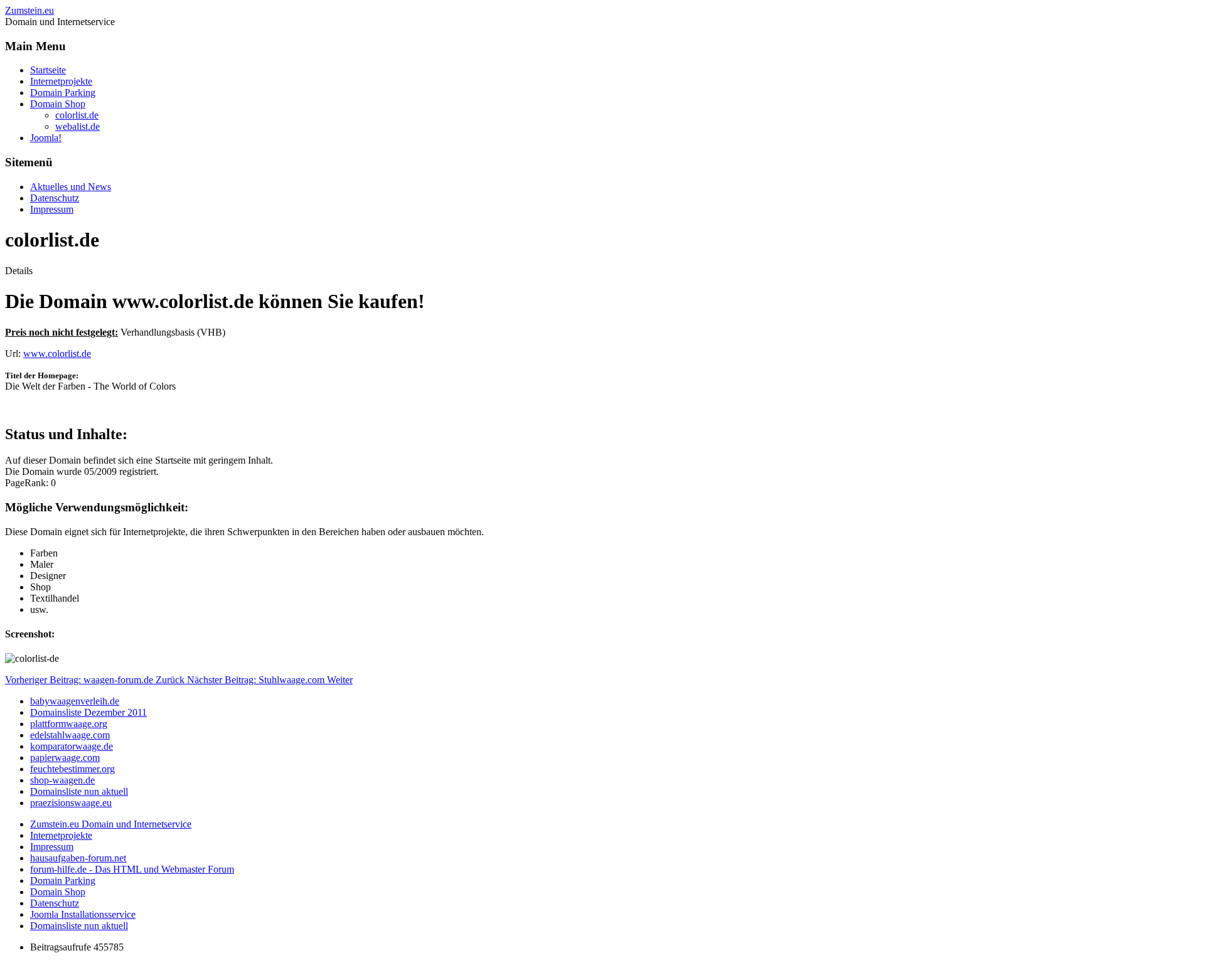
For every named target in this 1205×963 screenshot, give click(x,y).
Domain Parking (62, 92)
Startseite (48, 70)
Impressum (51, 209)
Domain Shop (57, 103)
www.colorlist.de (57, 353)
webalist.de (77, 126)
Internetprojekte (61, 81)
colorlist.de (77, 115)
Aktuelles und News (70, 186)
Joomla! (46, 137)
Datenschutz (54, 198)
